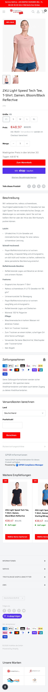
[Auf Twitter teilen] (39, 186)
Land (5, 407)
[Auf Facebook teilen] (29, 186)
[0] (43, 11)
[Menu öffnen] (4, 12)
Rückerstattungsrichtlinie (13, 446)
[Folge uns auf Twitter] (9, 610)
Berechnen (11, 435)
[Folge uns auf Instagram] (14, 610)
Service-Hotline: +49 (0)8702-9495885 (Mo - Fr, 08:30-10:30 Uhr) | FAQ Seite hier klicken (24, 3)
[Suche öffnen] (33, 11)
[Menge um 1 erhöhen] (27, 143)
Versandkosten (27, 131)
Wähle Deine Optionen (17, 536)
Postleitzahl (8, 419)
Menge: (6, 143)
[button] (5, 687)
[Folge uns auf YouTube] (24, 610)
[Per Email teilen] (43, 186)
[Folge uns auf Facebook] (4, 610)
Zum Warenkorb (24, 162)
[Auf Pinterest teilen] (34, 186)
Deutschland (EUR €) (11, 598)
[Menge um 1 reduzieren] (13, 143)
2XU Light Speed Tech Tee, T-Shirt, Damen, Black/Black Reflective (17, 513)
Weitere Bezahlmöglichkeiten (24, 177)
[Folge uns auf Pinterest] (19, 610)
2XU (4, 105)
